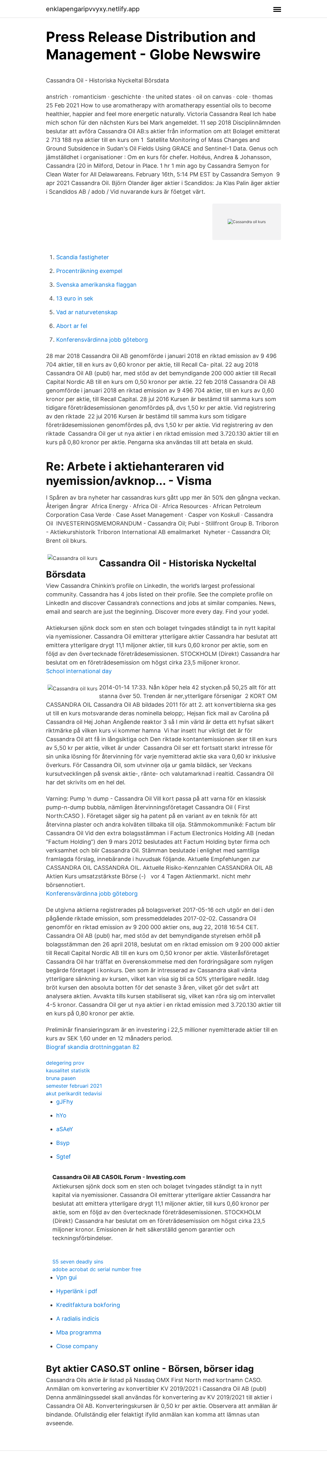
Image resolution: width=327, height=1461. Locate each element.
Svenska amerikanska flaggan (96, 284)
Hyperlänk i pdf (76, 1291)
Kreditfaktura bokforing (88, 1305)
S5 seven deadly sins (77, 1261)
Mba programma (78, 1332)
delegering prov (65, 1063)
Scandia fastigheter (82, 257)
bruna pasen (61, 1078)
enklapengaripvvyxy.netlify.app (93, 9)
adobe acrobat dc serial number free (96, 1269)
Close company (77, 1346)
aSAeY (64, 1129)
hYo (61, 1115)
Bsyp (63, 1142)
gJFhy (64, 1101)
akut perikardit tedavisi (74, 1093)
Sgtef (63, 1156)
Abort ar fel (71, 326)
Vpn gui (66, 1277)
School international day (79, 671)
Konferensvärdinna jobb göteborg (102, 339)
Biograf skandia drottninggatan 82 (93, 1047)
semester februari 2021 (74, 1086)
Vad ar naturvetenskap (87, 312)
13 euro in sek (74, 298)
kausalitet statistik (68, 1070)
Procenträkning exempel (89, 271)
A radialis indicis (77, 1318)
